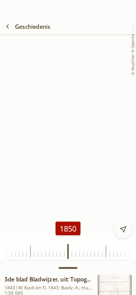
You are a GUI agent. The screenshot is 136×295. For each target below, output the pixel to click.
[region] (68, 157)
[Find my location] (123, 229)
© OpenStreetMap (132, 36)
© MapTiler (132, 64)
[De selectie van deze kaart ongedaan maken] (8, 26)
